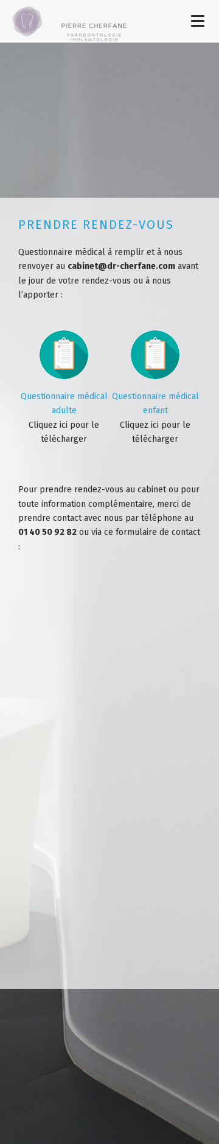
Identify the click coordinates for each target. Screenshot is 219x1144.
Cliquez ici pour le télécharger (64, 417)
